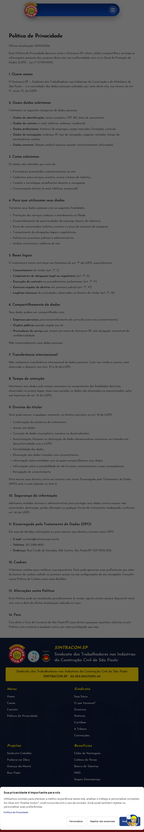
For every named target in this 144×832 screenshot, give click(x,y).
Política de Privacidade (16, 812)
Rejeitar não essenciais (102, 821)
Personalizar (76, 821)
